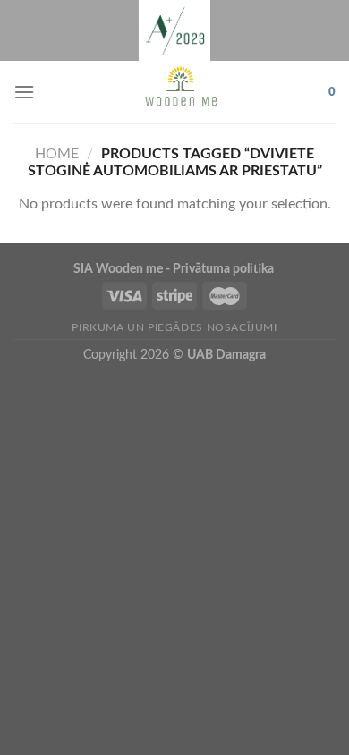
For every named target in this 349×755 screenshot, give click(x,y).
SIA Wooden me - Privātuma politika (175, 269)
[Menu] (24, 92)
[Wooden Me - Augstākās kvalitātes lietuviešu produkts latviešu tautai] (181, 92)
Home (57, 154)
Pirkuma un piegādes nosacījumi (174, 327)
